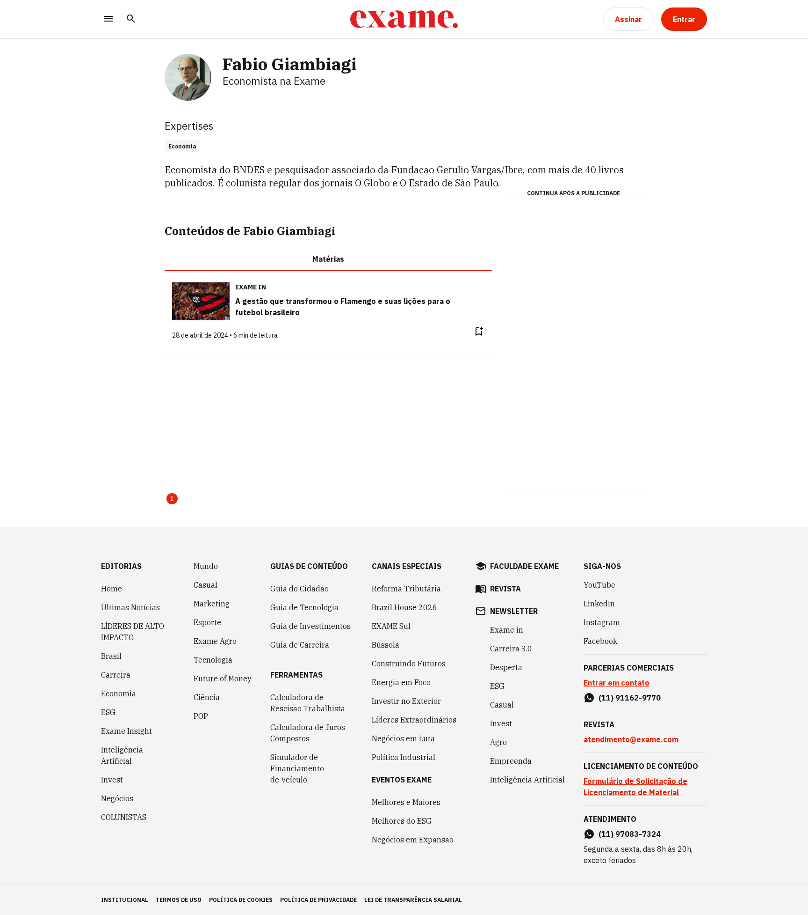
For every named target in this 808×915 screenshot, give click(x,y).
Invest (112, 779)
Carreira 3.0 (511, 648)
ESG (108, 712)
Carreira (115, 674)
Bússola (385, 644)
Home (111, 588)
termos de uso (179, 899)
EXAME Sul (391, 626)
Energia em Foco (401, 682)
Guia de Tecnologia (304, 607)
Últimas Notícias (130, 607)
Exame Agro (215, 641)
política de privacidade (318, 899)
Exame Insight (126, 731)
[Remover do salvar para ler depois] (478, 331)
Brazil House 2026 (404, 607)
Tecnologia (213, 659)
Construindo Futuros (409, 663)
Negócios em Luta (403, 738)
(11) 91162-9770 (630, 697)
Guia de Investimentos (310, 626)
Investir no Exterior (406, 701)
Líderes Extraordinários (414, 719)
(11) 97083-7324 (630, 834)
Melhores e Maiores (406, 802)
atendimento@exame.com (631, 739)
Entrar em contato (616, 682)
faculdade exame (524, 566)
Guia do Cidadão (299, 588)
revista (505, 588)
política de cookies (241, 899)
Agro (498, 742)
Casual (205, 585)
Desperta (506, 667)
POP (201, 716)
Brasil (111, 656)
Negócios (117, 798)
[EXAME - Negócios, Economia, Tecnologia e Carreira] (404, 19)
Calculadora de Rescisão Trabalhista (307, 703)
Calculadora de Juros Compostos (307, 733)
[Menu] (108, 19)
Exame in (506, 630)
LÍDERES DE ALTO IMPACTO (132, 631)
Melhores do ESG (402, 821)
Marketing (212, 603)
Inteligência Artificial (122, 755)
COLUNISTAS (123, 817)
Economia (118, 693)
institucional (124, 899)
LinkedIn (599, 603)
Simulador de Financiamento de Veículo (297, 768)
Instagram (602, 622)
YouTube (599, 585)
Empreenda (511, 761)
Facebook (600, 641)
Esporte (207, 622)
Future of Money (223, 678)
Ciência (207, 697)
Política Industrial (403, 757)
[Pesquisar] (130, 19)
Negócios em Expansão (413, 839)
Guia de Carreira (299, 644)
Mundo (206, 566)
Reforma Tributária (406, 588)
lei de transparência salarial (413, 899)
